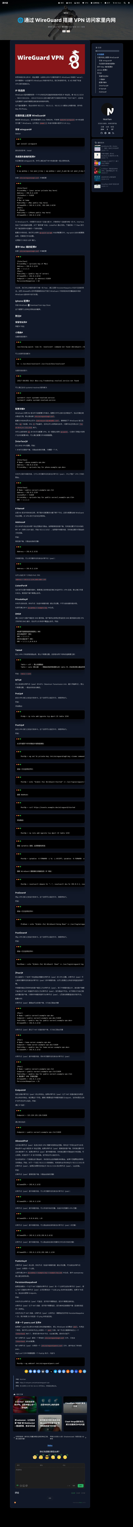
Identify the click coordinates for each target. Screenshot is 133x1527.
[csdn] (80, 1371)
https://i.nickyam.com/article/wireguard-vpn (34, 1382)
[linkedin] (76, 1371)
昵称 (18, 1465)
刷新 (50, 1498)
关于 (108, 3)
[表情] (21, 1485)
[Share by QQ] (34, 1371)
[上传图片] (23, 1485)
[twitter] (51, 1371)
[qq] (34, 1371)
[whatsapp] (72, 1371)
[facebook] (47, 1371)
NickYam (23, 1379)
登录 (74, 1485)
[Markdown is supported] (18, 1485)
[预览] (26, 1485)
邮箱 (41, 1465)
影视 (70, 3)
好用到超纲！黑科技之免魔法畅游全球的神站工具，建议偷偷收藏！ (32, 1438)
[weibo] (38, 1371)
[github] (101, 133)
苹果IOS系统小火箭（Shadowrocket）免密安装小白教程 (67, 1438)
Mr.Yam (118, 3)
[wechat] (30, 1371)
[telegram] (55, 1371)
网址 (64, 1465)
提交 (80, 1485)
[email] (43, 1371)
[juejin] (84, 1371)
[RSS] (113, 133)
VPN (86, 3)
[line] (63, 1371)
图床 (78, 3)
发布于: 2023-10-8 (54, 27)
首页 (62, 3)
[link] (26, 1371)
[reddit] (68, 1371)
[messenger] (59, 1371)
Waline (80, 1502)
